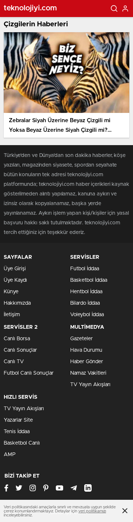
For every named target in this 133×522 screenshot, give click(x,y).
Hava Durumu (86, 350)
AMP (10, 454)
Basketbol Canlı (22, 443)
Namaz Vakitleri (88, 373)
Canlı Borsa (17, 338)
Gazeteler (81, 338)
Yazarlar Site (18, 420)
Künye (11, 291)
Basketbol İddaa (88, 280)
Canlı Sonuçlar (20, 350)
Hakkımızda (17, 303)
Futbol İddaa (84, 268)
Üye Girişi (15, 268)
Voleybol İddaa (87, 314)
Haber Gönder (86, 361)
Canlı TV (14, 361)
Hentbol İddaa (86, 291)
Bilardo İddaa (85, 303)
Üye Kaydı (15, 280)
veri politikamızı (92, 511)
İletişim (12, 314)
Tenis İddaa (17, 431)
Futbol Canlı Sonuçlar (29, 373)
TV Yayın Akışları (90, 384)
